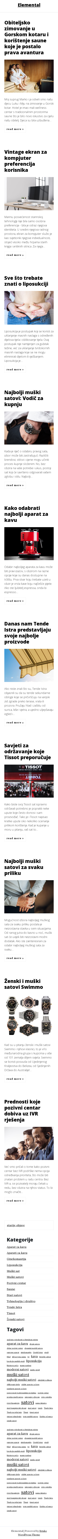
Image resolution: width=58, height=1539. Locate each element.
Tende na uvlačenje (14, 1412)
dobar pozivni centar (15, 1348)
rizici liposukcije (13, 1403)
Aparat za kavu (16, 1247)
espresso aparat (13, 1352)
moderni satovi (18, 1369)
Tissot (11, 1313)
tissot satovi (34, 1412)
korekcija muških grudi (16, 1361)
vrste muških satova (30, 1416)
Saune (11, 1289)
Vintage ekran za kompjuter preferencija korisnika (25, 160)
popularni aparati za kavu (16, 1389)
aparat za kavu (17, 1343)
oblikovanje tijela (13, 1384)
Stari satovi (14, 1295)
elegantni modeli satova (33, 1348)
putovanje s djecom (32, 1397)
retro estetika (46, 1397)
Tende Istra (14, 1307)
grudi (46, 1352)
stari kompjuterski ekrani (16, 1408)
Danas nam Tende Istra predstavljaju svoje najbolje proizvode (27, 632)
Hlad (9, 1357)
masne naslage (25, 1365)
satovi (27, 1402)
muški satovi (18, 1374)
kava (34, 1356)
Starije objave (16, 1225)
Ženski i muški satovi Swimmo (23, 984)
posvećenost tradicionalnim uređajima (21, 1393)
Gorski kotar (38, 1352)
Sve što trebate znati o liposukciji (26, 280)
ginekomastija (26, 1352)
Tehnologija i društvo (21, 1301)
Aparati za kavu (17, 1253)
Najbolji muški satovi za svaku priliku (23, 867)
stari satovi (32, 1408)
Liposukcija (14, 1265)
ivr (29, 1357)
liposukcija (34, 1361)
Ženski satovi (15, 1319)
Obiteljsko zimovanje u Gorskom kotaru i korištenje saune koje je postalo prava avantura (26, 37)
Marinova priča (12, 1365)
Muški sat (13, 1271)
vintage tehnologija (14, 1416)
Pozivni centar (16, 1283)
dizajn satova (35, 1344)
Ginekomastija (16, 1259)
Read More (14, 129)
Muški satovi (15, 1277)
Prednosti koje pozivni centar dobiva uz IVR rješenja (22, 1110)
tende (40, 1408)
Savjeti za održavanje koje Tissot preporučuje (27, 751)
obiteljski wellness (45, 1380)
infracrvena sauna (19, 1357)
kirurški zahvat (45, 1357)
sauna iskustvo (41, 1403)
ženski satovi (12, 1421)
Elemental (29, 5)
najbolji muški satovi (21, 1380)
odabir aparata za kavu (30, 1384)
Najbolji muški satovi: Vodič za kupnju (23, 398)
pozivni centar (43, 1393)
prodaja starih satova (15, 1397)
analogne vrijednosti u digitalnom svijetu (22, 1340)
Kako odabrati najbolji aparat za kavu (26, 514)
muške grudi (35, 1370)
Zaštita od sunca (46, 1416)
